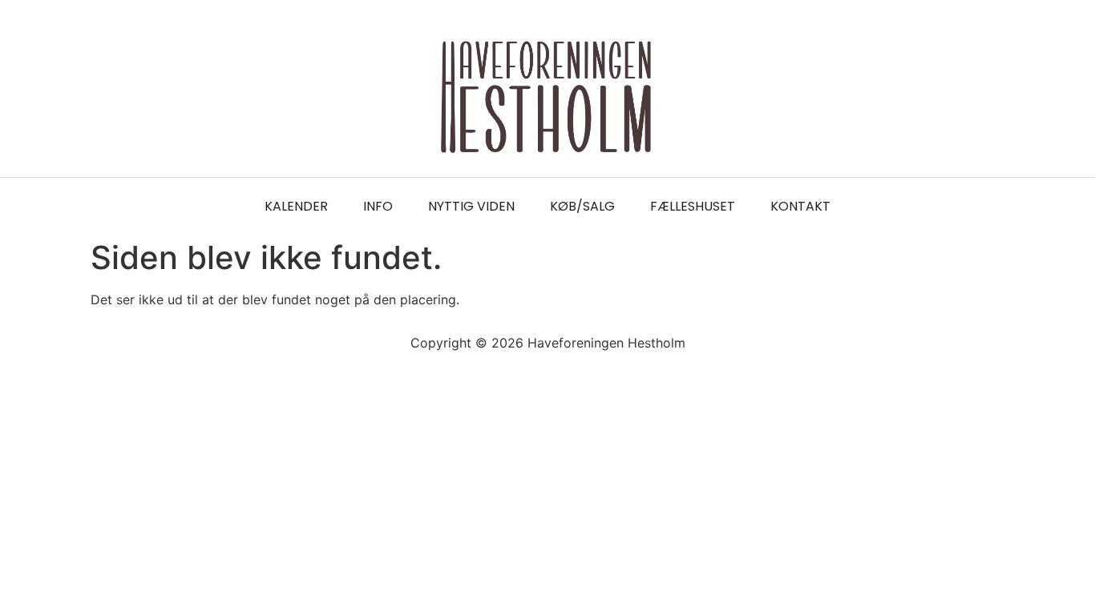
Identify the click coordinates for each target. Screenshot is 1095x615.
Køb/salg (582, 206)
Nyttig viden (471, 206)
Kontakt (800, 206)
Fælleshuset (692, 206)
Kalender (296, 206)
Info (378, 206)
